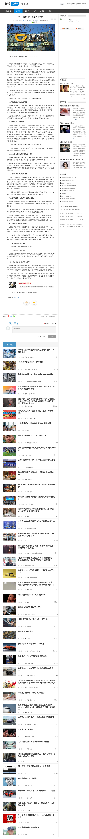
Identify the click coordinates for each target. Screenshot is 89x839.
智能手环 (27, 394)
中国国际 (31, 357)
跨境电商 (30, 504)
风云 (33, 724)
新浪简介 (62, 213)
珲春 (26, 504)
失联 (28, 516)
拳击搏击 (27, 736)
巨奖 (28, 492)
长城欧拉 (34, 577)
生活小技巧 (28, 565)
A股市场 (35, 687)
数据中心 (31, 467)
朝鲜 (26, 479)
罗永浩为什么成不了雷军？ (67, 83)
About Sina (79, 213)
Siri (34, 394)
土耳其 (29, 443)
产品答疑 (62, 219)
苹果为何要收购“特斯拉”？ (68, 180)
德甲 (28, 822)
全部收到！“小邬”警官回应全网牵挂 (32, 656)
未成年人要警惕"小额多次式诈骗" (31, 693)
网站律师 (70, 219)
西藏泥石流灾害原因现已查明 (29, 607)
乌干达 (35, 369)
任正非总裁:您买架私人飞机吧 (69, 177)
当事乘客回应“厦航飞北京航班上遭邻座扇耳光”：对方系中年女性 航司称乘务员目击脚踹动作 (36, 707)
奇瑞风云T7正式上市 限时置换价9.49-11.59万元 (36, 791)
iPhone (40, 381)
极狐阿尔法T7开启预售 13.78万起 (31, 644)
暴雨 (26, 406)
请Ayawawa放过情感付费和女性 (69, 185)
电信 (34, 11)
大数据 (27, 357)
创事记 (18, 11)
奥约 (31, 369)
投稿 (50, 11)
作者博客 (80, 28)
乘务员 (30, 712)
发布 (51, 336)
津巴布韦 (27, 369)
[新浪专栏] (11, 3)
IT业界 (42, 11)
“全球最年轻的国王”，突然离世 (30, 362)
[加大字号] (55, 19)
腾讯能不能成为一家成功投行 (68, 198)
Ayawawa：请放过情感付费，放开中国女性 (71, 159)
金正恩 (30, 479)
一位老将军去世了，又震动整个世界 (32, 435)
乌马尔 (32, 736)
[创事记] (24, 3)
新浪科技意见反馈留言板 (70, 206)
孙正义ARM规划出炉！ (67, 183)
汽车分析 (29, 724)
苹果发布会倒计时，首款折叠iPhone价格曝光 (36, 374)
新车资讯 (29, 577)
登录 (39, 336)
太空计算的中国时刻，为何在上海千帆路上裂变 (36, 460)
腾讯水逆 (64, 193)
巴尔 (35, 443)
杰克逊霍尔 (35, 553)
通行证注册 (79, 216)
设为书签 (69, 4)
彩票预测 (29, 418)
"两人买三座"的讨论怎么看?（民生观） (33, 619)
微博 (30, 20)
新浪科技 (74, 4)
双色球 (34, 418)
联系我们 (62, 216)
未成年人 (32, 700)
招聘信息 (70, 216)
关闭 (54, 316)
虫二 (36, 20)
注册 (44, 336)
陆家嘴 (27, 430)
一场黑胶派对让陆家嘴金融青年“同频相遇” (35, 423)
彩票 (31, 492)
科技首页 (8, 11)
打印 (49, 316)
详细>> (84, 98)
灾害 (33, 614)
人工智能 (29, 749)
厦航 (26, 712)
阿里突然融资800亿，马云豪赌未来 (32, 595)
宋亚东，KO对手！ (25, 729)
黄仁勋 (27, 785)
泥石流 (30, 614)
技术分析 (27, 687)
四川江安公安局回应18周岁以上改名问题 (34, 766)
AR (31, 394)
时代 (30, 785)
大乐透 (34, 528)
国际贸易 (29, 553)
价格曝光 (34, 381)
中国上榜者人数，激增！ (28, 778)
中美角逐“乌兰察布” (26, 631)
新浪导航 (84, 4)
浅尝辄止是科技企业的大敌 (68, 191)
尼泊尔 (30, 406)
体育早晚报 (28, 455)
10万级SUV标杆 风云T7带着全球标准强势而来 (36, 717)
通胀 (40, 553)
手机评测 (29, 381)
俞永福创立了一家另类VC (67, 142)
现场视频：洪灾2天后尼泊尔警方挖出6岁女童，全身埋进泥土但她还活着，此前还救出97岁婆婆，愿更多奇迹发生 (36, 401)
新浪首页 (79, 4)
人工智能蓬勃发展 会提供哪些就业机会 (33, 742)
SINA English (79, 219)
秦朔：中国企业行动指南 (67, 196)
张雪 (33, 565)
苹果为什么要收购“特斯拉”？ (68, 123)
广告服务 (70, 213)
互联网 (27, 11)
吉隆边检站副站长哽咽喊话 (28, 827)
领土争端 (27, 810)
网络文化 (16, 297)
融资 (28, 602)
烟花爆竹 (29, 590)
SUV (33, 651)
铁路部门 (29, 626)
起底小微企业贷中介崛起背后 (68, 188)
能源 (29, 638)
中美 (26, 638)
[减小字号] (52, 19)
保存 (43, 316)
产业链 (27, 467)
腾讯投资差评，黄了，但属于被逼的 (69, 106)
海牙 (32, 443)
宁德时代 (37, 651)
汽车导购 (29, 675)
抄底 (31, 687)
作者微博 (66, 28)
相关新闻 (10, 345)
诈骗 (28, 700)
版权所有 (80, 226)
